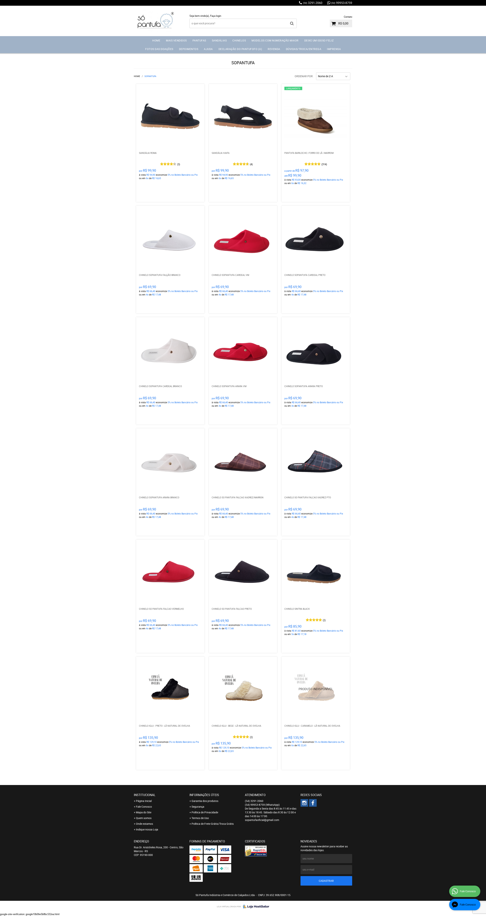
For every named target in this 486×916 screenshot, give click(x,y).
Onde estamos (144, 824)
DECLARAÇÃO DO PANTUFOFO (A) (240, 49)
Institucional (144, 795)
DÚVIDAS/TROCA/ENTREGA (303, 49)
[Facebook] (313, 803)
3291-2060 (312, 3)
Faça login (215, 15)
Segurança (198, 806)
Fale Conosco (144, 806)
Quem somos (143, 818)
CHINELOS (239, 40)
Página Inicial (144, 801)
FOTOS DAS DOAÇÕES (159, 49)
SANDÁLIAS (219, 40)
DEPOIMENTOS (188, 49)
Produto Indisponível (315, 691)
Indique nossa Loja (147, 829)
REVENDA (274, 49)
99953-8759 (341, 3)
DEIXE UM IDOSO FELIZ (319, 40)
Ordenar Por (304, 76)
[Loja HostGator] (255, 906)
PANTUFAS (199, 40)
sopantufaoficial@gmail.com (262, 820)
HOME (156, 40)
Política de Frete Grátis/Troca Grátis (213, 824)
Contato (348, 16)
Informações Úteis (204, 795)
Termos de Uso (200, 818)
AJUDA (208, 49)
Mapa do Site (143, 812)
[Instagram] (304, 803)
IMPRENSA (334, 49)
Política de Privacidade (205, 812)
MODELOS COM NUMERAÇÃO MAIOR (275, 40)
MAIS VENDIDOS (176, 40)
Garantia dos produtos (205, 801)
